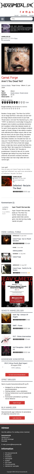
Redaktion (8, 455)
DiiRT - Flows (17, 325)
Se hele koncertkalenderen (17, 375)
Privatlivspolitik (10, 464)
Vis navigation (2, 19)
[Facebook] (20, 12)
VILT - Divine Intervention (22, 336)
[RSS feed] (33, 12)
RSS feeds (8, 462)
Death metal (15, 93)
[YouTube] (30, 12)
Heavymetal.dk (17, 5)
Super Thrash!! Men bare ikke (21, 207)
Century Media (5, 85)
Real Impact (23, 363)
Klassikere (8, 457)
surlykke (5, 207)
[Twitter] (23, 12)
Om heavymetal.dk (11, 453)
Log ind (16, 15)
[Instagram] (26, 12)
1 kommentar (6, 40)
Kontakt (31, 15)
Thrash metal (23, 93)
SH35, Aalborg (15, 368)
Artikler (7, 460)
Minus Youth (13, 363)
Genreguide (8, 458)
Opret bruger (24, 15)
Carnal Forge (9, 77)
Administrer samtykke (12, 466)
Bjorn (16, 38)
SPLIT (6, 363)
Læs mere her (17, 418)
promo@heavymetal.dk (13, 444)
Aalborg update (17, 251)
